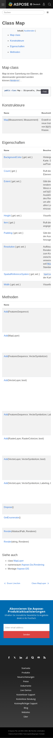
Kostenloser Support (25, 694)
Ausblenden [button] (29, 31)
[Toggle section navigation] (48, 12)
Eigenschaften (17, 46)
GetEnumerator (11, 517)
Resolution (9, 247)
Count (7, 171)
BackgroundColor (12, 157)
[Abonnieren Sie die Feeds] (44, 658)
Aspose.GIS (23, 568)
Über (26, 716)
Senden (26, 634)
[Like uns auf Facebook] (9, 658)
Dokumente (25, 685)
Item (6, 222)
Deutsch (36, 4)
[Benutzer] (44, 4)
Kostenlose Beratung (25, 699)
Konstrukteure (17, 41)
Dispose (8, 507)
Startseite (25, 668)
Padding (8, 233)
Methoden (15, 52)
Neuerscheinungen (25, 677)
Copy (45, 91)
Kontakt (42, 734)
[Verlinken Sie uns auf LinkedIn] (21, 658)
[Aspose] (18, 4)
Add (6, 311)
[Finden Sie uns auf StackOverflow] (27, 658)
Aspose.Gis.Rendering (32, 565)
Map (6, 120)
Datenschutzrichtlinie (15, 734)
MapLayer (19, 561)
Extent (7, 181)
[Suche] (49, 4)
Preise (26, 681)
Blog (26, 707)
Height (7, 215)
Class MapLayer (39, 583)
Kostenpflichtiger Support (25, 703)
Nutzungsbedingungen (31, 734)
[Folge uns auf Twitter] (15, 658)
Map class (15, 35)
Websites (26, 712)
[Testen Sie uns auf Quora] (33, 658)
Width (7, 284)
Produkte (26, 672)
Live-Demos (25, 690)
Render (7, 531)
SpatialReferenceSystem (16, 274)
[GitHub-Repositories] (39, 658)
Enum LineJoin (13, 583)
